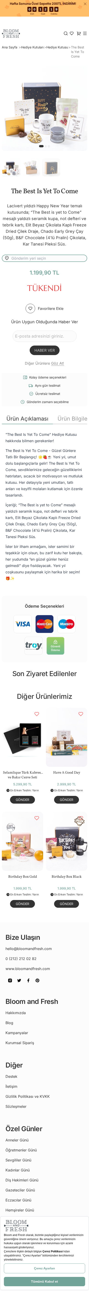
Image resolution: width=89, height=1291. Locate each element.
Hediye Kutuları (32, 47)
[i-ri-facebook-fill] (28, 983)
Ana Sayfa (10, 47)
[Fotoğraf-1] (45, 146)
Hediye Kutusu (57, 47)
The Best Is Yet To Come (77, 51)
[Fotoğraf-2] (49, 146)
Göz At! (57, 363)
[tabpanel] (44, 506)
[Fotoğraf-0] (41, 146)
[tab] (27, 418)
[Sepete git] (71, 33)
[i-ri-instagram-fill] (10, 983)
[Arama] (65, 33)
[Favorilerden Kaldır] (36, 714)
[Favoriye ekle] (30, 308)
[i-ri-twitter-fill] (19, 983)
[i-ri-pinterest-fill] (37, 983)
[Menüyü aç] (85, 33)
